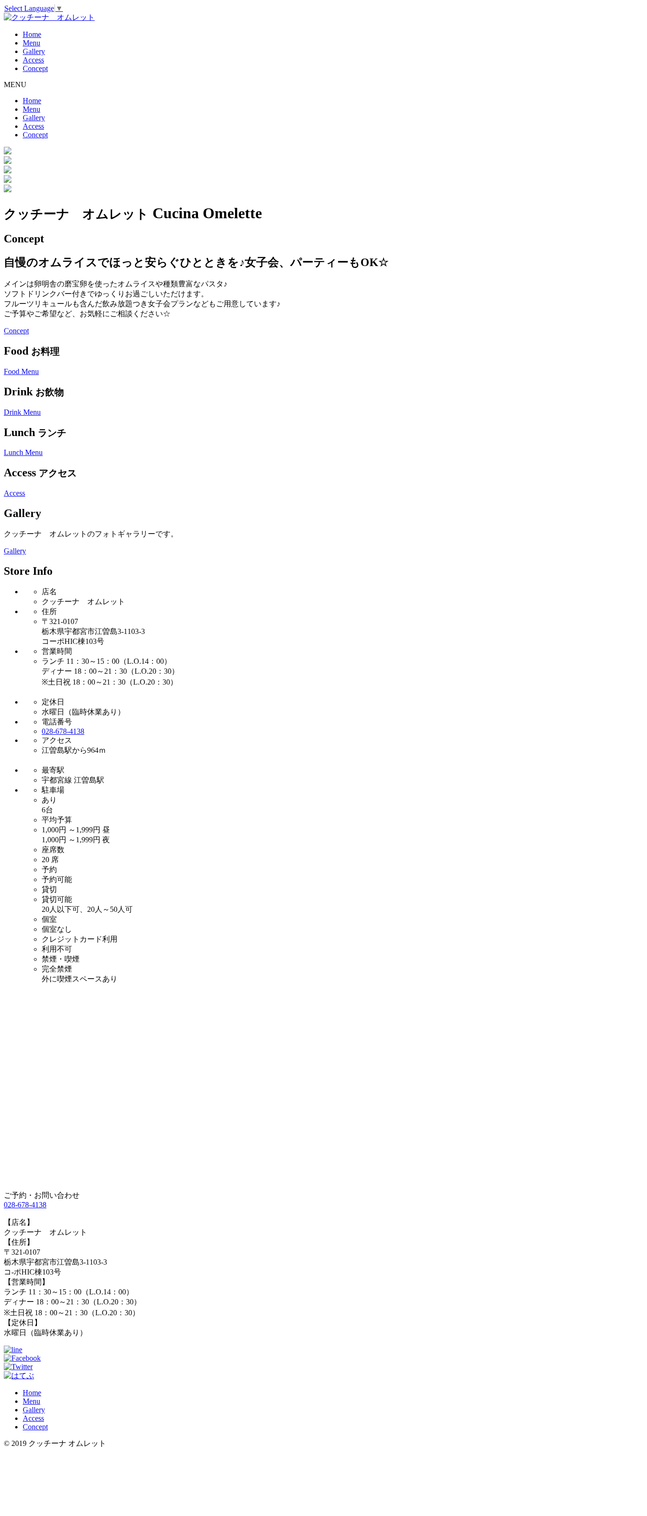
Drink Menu (22, 412)
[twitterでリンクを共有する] (18, 1367)
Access (33, 60)
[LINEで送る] (13, 1350)
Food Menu (21, 371)
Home (32, 34)
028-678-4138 (63, 731)
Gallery (34, 51)
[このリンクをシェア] (22, 1358)
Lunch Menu (23, 452)
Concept (35, 68)
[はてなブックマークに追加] (19, 1376)
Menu (31, 43)
